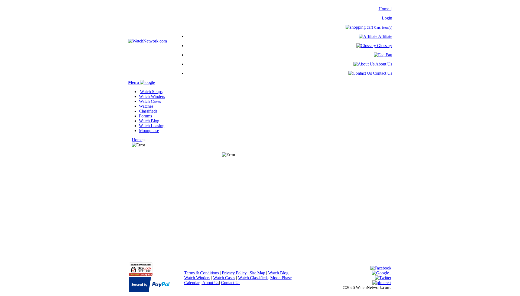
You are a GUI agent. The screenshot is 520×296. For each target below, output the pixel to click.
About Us (383, 64)
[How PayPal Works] (150, 290)
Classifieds (148, 111)
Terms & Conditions (201, 273)
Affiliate (384, 36)
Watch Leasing (151, 125)
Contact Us (382, 73)
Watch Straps (151, 91)
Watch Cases (150, 101)
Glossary (384, 45)
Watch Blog (149, 121)
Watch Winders (152, 96)
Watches (146, 106)
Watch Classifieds (253, 277)
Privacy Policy (234, 273)
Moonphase (149, 130)
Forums (145, 116)
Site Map (257, 273)
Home (137, 139)
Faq (388, 54)
